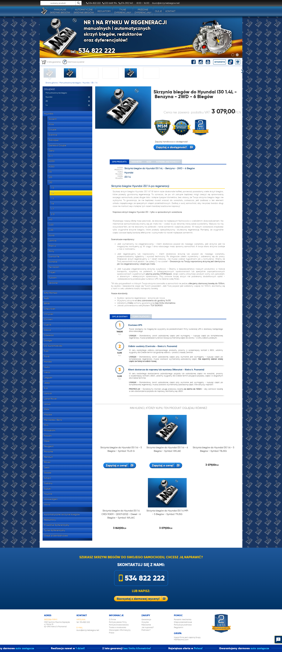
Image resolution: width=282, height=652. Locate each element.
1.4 (96, 83)
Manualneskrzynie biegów (60, 11)
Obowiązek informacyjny (120, 630)
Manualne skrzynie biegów (70, 83)
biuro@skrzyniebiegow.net (88, 630)
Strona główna (52, 83)
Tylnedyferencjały (122, 11)
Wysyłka (145, 622)
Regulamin (178, 627)
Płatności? (146, 630)
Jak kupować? (147, 627)
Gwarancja (146, 619)
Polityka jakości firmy (118, 622)
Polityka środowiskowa (119, 625)
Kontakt (171, 11)
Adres (47, 615)
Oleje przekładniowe (183, 622)
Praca (111, 633)
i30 (92, 83)
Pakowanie (146, 625)
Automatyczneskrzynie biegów (84, 11)
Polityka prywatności (183, 625)
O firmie (112, 619)
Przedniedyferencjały (143, 11)
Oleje (158, 11)
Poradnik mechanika (182, 619)
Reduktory (104, 11)
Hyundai (86, 83)
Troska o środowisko (117, 627)
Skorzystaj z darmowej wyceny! (138, 599)
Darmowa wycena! (76, 62)
